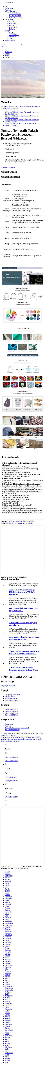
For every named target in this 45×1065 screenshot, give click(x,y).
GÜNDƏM (9, 19)
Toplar (7, 55)
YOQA (11, 38)
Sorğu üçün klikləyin (8, 686)
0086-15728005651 (11, 715)
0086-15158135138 (11, 711)
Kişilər (7, 54)
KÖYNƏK (13, 27)
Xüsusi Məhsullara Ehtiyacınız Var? (17, 728)
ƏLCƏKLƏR (14, 35)
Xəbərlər (8, 10)
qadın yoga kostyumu (28, 739)
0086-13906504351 (11, 709)
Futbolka (12, 29)
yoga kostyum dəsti (7, 737)
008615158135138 (11, 797)
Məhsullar (8, 52)
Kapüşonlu (12, 23)
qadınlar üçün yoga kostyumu (10, 739)
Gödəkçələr (9, 57)
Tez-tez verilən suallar (12, 730)
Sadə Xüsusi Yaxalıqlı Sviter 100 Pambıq (20, 521)
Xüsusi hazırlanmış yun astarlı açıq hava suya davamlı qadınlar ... (24, 652)
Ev (6, 6)
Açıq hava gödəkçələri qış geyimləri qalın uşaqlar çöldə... (24, 638)
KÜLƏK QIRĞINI (15, 18)
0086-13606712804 (11, 713)
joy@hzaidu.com (10, 696)
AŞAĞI (11, 21)
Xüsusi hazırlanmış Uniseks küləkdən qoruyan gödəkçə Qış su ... (23, 669)
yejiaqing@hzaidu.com (12, 700)
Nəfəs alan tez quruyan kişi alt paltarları (20, 523)
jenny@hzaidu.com (11, 698)
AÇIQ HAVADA (11, 12)
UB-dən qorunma (15, 16)
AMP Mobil (11, 735)
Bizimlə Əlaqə (10, 40)
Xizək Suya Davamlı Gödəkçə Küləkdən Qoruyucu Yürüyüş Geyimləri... (22, 592)
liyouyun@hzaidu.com (12, 695)
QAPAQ (12, 33)
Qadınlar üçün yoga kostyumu (24, 737)
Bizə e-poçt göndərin (8, 167)
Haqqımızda (9, 8)
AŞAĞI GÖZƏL (15, 14)
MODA (7, 31)
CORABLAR (14, 37)
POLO (11, 25)
